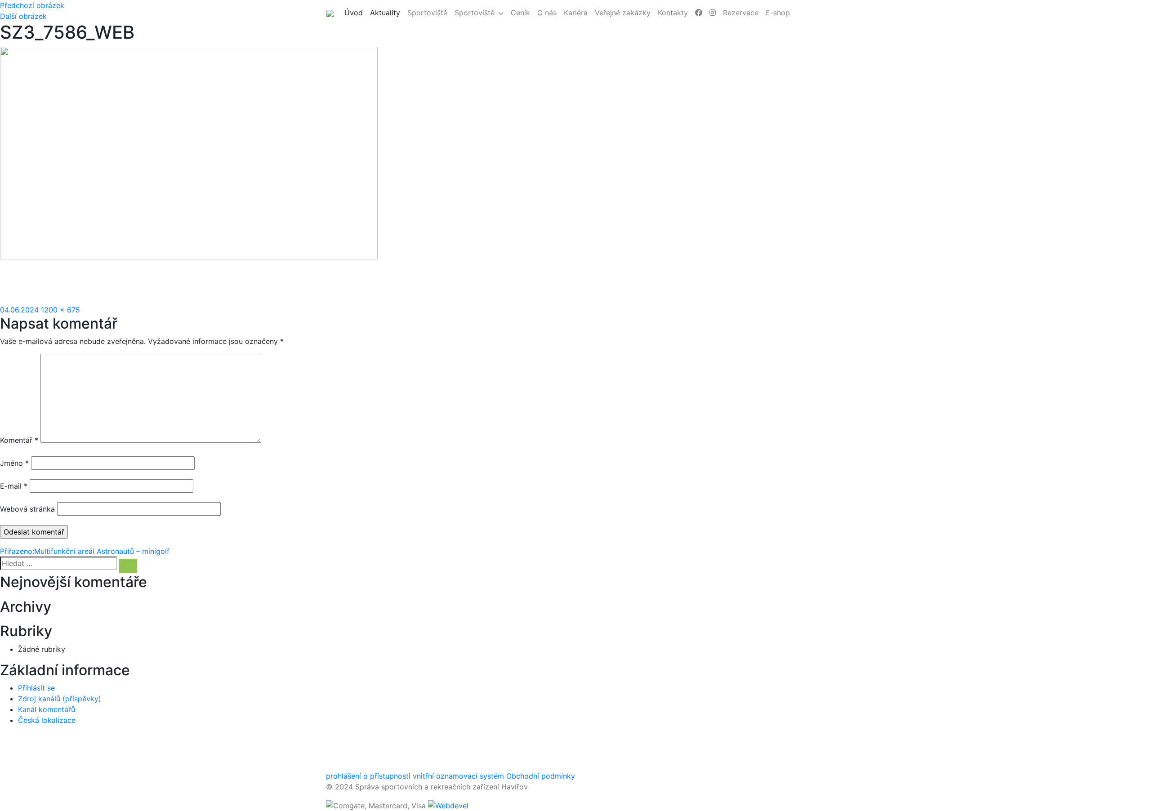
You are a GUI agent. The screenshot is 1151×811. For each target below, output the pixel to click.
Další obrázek (23, 16)
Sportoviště (427, 12)
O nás (547, 12)
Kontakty (673, 12)
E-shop (778, 12)
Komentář (19, 440)
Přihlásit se (36, 687)
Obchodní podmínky (540, 775)
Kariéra (576, 12)
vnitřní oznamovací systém (458, 775)
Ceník (520, 12)
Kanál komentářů (46, 709)
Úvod (355, 12)
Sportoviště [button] (475, 12)
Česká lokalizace (47, 720)
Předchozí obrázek (32, 5)
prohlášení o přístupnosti (368, 775)
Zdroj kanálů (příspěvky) (59, 698)
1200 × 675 (60, 309)
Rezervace (740, 12)
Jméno (14, 463)
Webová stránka (27, 508)
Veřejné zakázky (623, 12)
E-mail (13, 485)
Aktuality (387, 12)
